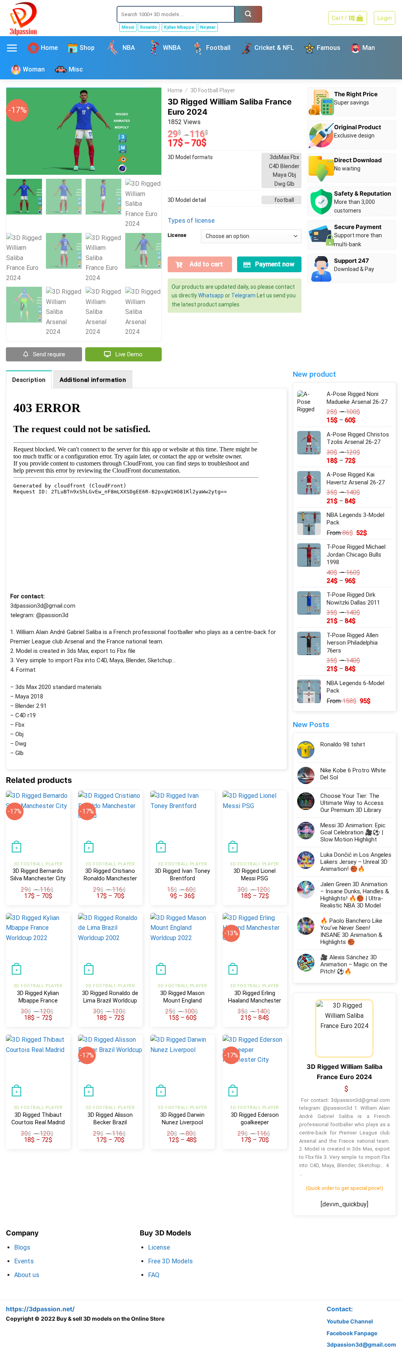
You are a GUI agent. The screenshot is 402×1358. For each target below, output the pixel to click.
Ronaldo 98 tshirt (342, 744)
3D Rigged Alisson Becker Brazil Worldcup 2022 (110, 1122)
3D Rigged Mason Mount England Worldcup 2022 (182, 1000)
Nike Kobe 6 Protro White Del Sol (353, 774)
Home (49, 47)
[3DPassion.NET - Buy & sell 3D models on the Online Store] (55, 18)
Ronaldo (148, 27)
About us (26, 1275)
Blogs (22, 1247)
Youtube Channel (350, 1321)
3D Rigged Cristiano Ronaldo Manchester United (110, 878)
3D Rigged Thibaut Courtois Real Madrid (38, 1119)
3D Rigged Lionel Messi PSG (255, 875)
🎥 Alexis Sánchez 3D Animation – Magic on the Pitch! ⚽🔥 (353, 964)
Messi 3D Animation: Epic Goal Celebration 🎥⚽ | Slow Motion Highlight (353, 832)
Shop (87, 47)
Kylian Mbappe (179, 27)
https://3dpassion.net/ (40, 1309)
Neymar (208, 27)
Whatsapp (211, 295)
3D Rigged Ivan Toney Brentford (182, 875)
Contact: (340, 1309)
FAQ (153, 1275)
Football (218, 47)
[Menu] (12, 48)
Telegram (243, 295)
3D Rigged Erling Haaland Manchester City (254, 1000)
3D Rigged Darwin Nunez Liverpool (182, 1119)
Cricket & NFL (274, 47)
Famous (328, 47)
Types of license (191, 220)
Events (24, 1261)
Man (368, 47)
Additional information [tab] (93, 379)
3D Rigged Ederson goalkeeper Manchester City (255, 1122)
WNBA (172, 47)
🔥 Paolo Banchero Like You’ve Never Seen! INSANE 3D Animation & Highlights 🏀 (351, 931)
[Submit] (248, 14)
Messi (128, 27)
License (177, 235)
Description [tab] (29, 379)
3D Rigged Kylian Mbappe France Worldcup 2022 (38, 1000)
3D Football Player (212, 90)
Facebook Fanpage (352, 1333)
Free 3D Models (170, 1261)
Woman (34, 69)
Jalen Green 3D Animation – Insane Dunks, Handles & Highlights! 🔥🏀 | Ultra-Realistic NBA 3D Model (354, 895)
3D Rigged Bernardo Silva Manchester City (38, 875)
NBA (128, 47)
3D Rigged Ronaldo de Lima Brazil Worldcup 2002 (110, 1000)
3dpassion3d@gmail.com (361, 1344)
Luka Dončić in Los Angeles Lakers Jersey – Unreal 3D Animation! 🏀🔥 (355, 861)
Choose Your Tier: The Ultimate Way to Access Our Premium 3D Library (352, 803)
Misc (76, 69)
